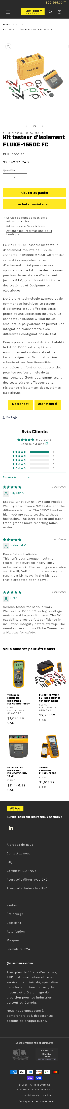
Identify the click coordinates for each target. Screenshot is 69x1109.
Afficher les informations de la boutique (29, 232)
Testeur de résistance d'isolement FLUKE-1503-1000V (18, 699)
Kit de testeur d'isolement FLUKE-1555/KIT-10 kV (17, 772)
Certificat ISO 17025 (21, 870)
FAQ (10, 862)
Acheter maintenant (34, 204)
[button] (8, 11)
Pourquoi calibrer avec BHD (27, 879)
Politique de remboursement (36, 1101)
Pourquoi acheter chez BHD (27, 888)
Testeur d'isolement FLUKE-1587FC (47, 771)
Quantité (9, 170)
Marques (13, 940)
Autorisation (16, 931)
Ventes (12, 905)
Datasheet (20, 404)
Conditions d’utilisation (36, 1095)
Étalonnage (15, 914)
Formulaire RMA (18, 949)
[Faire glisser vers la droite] (42, 126)
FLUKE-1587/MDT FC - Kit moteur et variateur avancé (49, 698)
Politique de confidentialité (36, 1089)
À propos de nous (20, 844)
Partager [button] (12, 417)
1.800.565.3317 (54, 2)
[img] (12, 487)
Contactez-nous (18, 853)
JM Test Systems (39, 1085)
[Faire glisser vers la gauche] (26, 126)
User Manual (47, 404)
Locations (14, 922)
